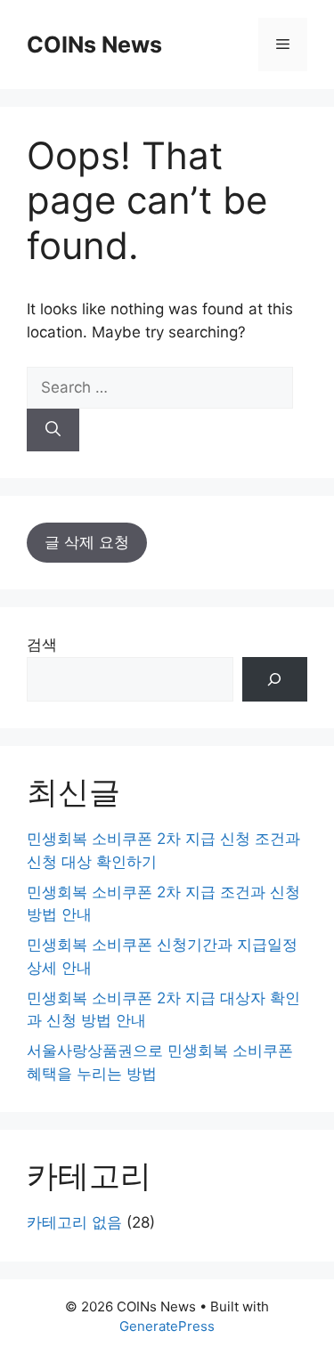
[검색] (274, 679)
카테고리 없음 (74, 1222)
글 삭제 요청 (87, 542)
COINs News (94, 44)
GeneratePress (167, 1326)
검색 (42, 644)
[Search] (53, 430)
